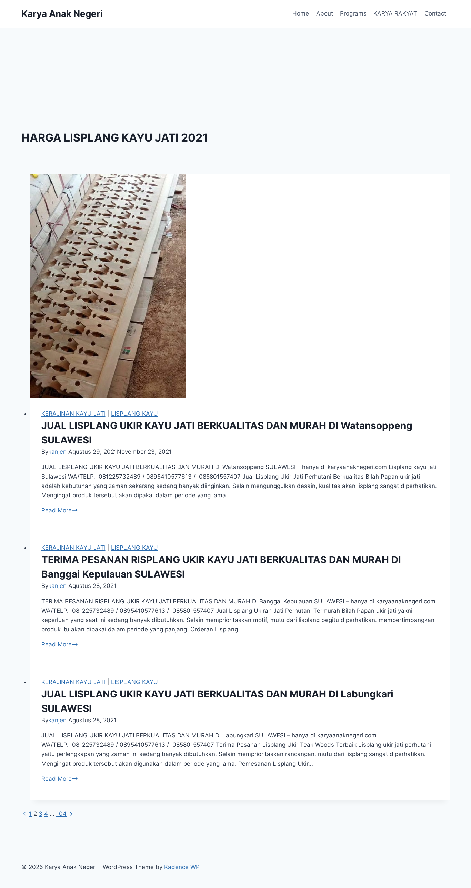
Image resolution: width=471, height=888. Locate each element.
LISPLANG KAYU (134, 413)
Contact (435, 13)
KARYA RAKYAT (395, 13)
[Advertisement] (235, 79)
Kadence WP (182, 867)
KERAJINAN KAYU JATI (73, 413)
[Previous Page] (24, 813)
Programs (353, 13)
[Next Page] (71, 813)
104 (61, 813)
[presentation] (240, 286)
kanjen (57, 451)
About (324, 13)
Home (300, 13)
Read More (59, 510)
